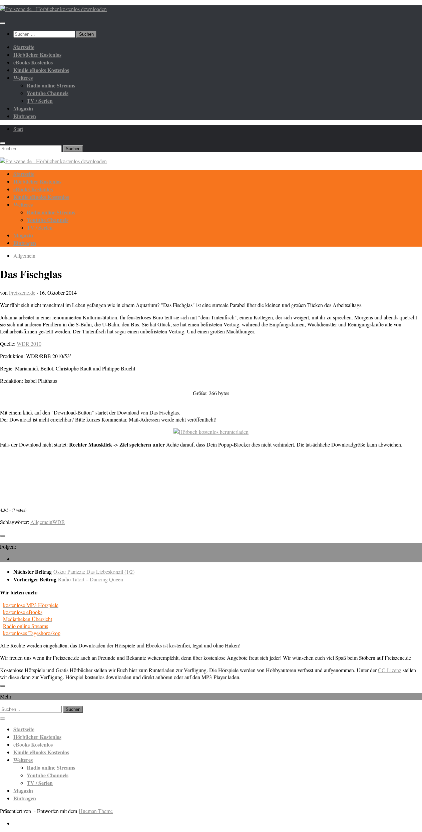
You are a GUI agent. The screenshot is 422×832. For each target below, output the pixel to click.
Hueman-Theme (96, 810)
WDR (58, 521)
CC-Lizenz (389, 669)
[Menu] (2, 23)
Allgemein (24, 255)
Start (18, 128)
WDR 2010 (29, 343)
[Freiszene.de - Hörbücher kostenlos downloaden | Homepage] (53, 8)
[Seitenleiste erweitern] (2, 536)
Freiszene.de (22, 292)
